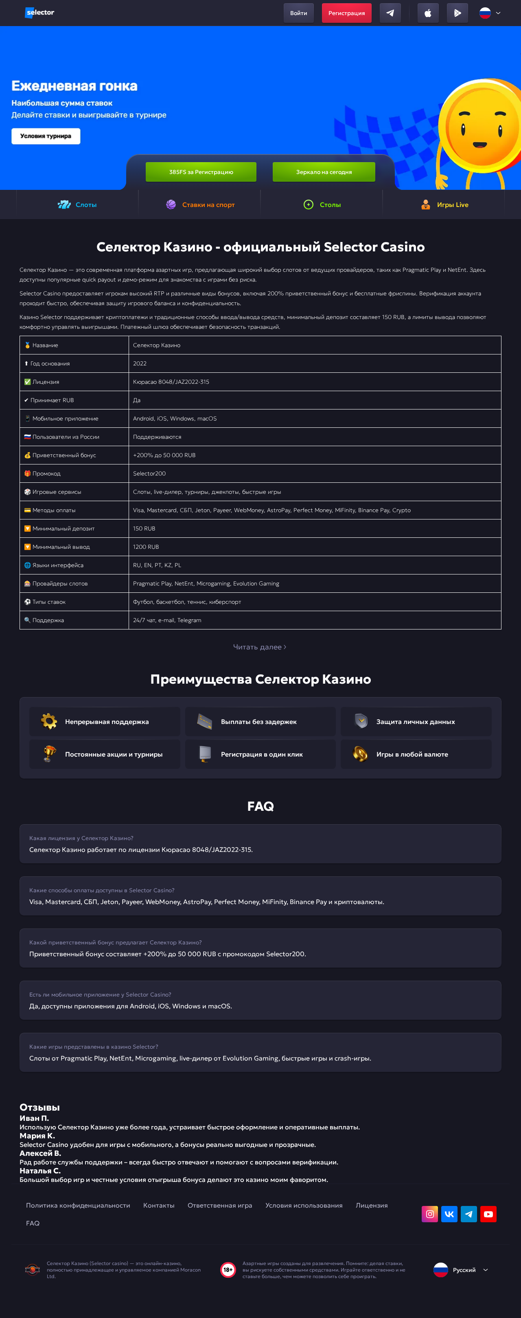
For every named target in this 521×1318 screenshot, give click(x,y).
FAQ (32, 1223)
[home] (39, 13)
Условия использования (304, 1205)
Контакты (159, 1205)
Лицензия (372, 1205)
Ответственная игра (220, 1205)
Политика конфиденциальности (78, 1205)
